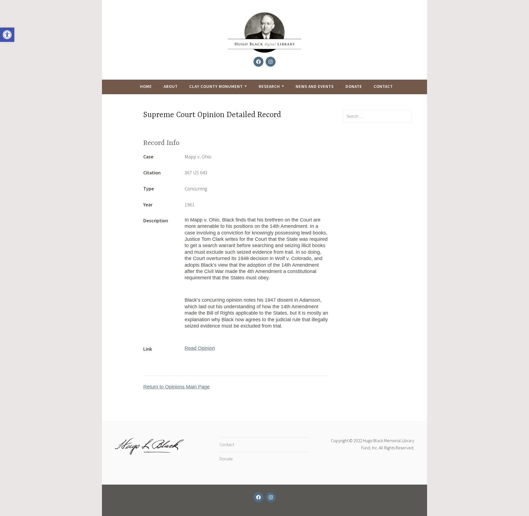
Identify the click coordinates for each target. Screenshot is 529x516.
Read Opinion (200, 348)
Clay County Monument (216, 86)
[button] (7, 35)
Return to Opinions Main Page (176, 387)
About (171, 86)
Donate (354, 86)
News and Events (315, 86)
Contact (383, 86)
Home (146, 86)
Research (269, 86)
